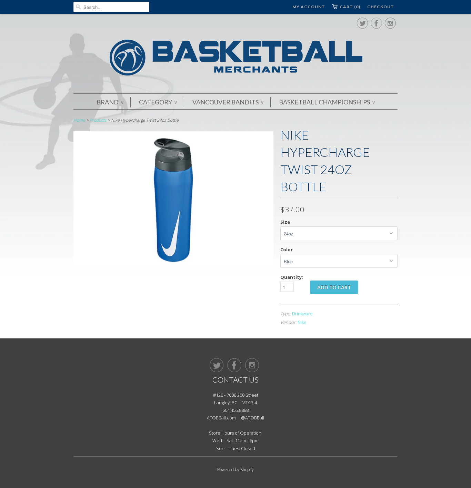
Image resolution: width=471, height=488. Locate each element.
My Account (308, 6)
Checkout (380, 6)
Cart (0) (350, 6)
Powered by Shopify (235, 469)
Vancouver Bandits (227, 102)
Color (286, 249)
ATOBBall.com (221, 418)
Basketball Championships (327, 102)
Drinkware (302, 314)
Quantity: (291, 277)
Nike (302, 322)
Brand (110, 102)
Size (285, 222)
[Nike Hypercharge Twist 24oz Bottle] (173, 263)
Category (158, 102)
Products (98, 120)
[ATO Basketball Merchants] (235, 59)
